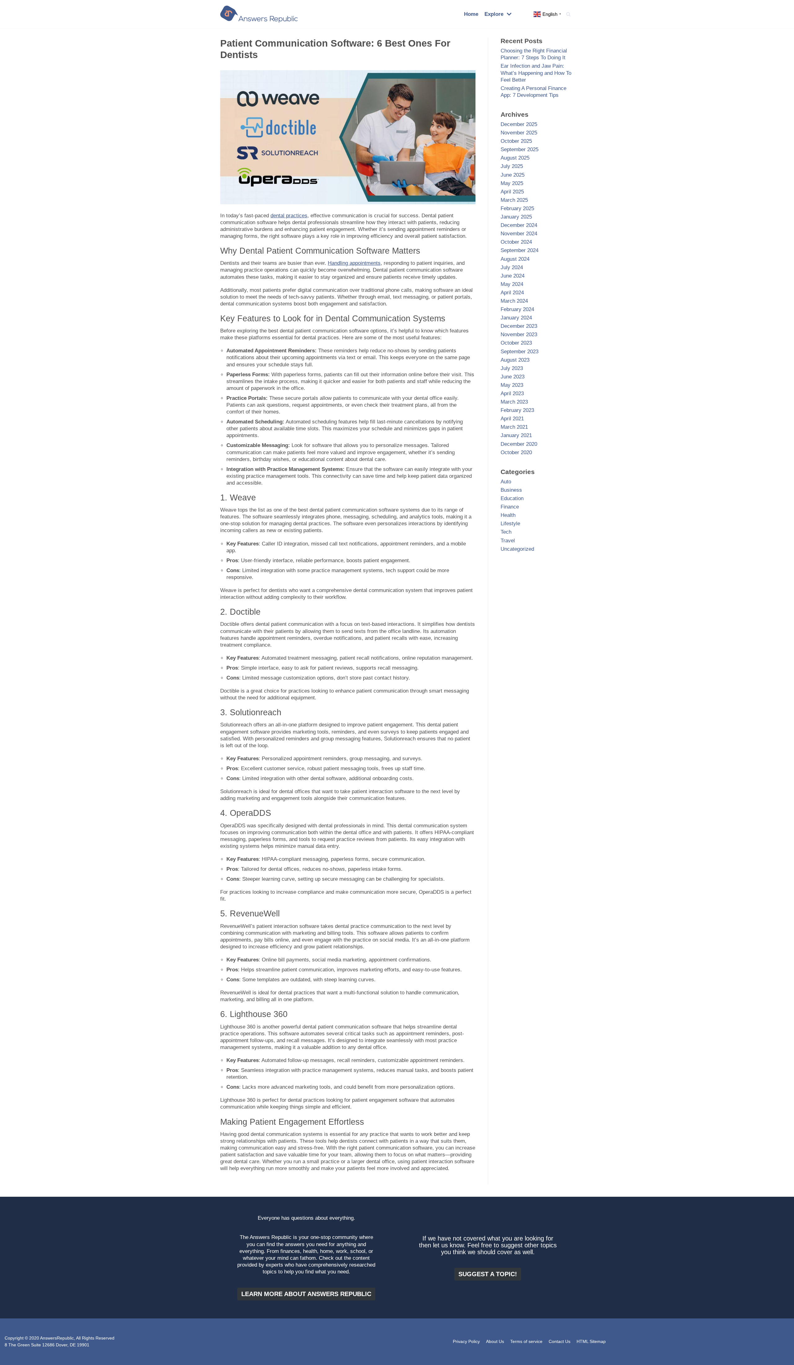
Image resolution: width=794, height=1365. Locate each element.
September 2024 (519, 250)
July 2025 (512, 166)
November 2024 (519, 234)
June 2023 (512, 377)
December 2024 (519, 225)
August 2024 (515, 259)
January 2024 (516, 318)
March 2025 (514, 200)
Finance (510, 507)
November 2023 (519, 334)
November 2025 (519, 133)
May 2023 (512, 385)
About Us (495, 1341)
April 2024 (512, 293)
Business (511, 490)
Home (471, 14)
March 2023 (514, 402)
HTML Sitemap (591, 1341)
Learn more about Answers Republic (306, 1293)
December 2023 (519, 326)
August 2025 (515, 158)
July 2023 (512, 368)
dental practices (288, 216)
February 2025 (517, 208)
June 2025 (512, 175)
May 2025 (512, 183)
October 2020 (516, 452)
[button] (568, 14)
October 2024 (516, 242)
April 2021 (512, 419)
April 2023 (512, 393)
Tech (506, 532)
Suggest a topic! (487, 1274)
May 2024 (512, 284)
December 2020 (519, 444)
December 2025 (519, 124)
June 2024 (512, 276)
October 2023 (516, 343)
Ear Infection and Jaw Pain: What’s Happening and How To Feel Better (536, 73)
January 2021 (516, 435)
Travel (508, 541)
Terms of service (526, 1341)
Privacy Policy (466, 1341)
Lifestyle (510, 524)
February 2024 (517, 309)
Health (508, 515)
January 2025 (516, 217)
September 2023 (519, 352)
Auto (506, 482)
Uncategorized (517, 549)
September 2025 (519, 149)
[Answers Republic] (259, 14)
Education (512, 498)
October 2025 (516, 141)
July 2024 (512, 267)
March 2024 (514, 301)
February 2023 (517, 410)
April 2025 (512, 192)
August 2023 (515, 360)
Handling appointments (354, 263)
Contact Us (559, 1341)
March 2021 (514, 427)
